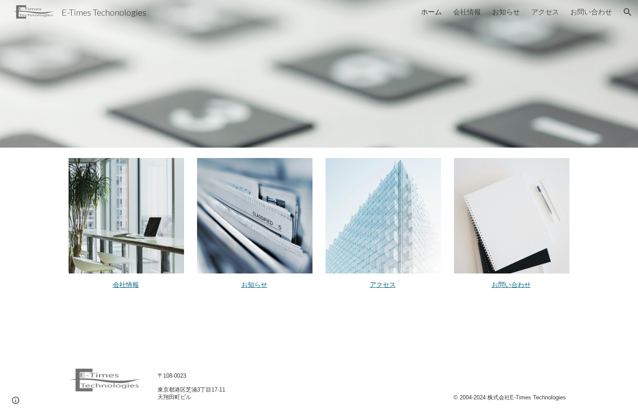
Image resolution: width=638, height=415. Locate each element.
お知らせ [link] (506, 11)
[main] (126, 284)
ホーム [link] (431, 11)
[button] (627, 12)
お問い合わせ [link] (591, 11)
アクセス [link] (545, 11)
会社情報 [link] (467, 11)
